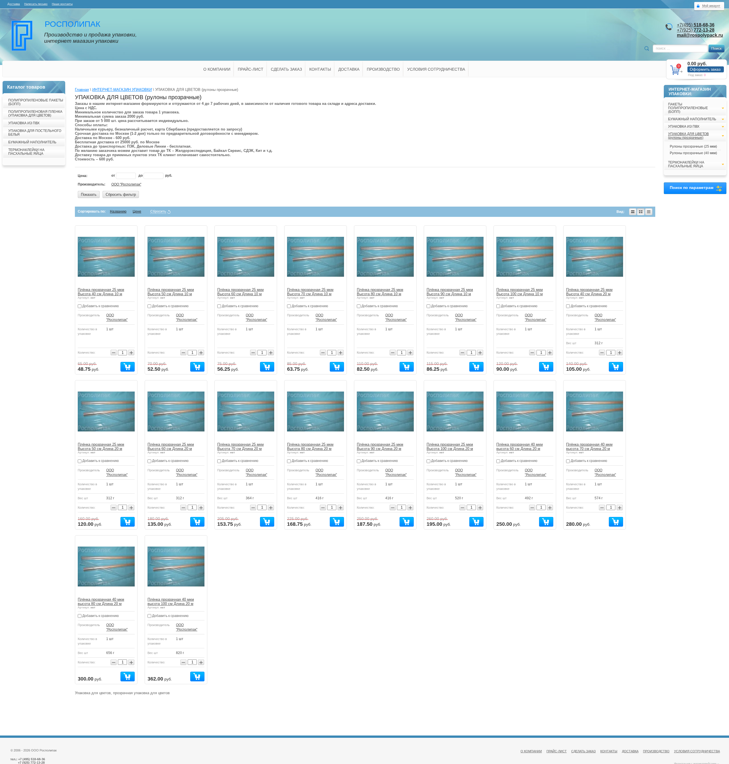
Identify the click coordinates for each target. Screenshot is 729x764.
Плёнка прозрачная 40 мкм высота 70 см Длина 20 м (589, 446)
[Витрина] (640, 211)
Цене (137, 211)
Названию (118, 211)
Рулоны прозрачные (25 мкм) (693, 146)
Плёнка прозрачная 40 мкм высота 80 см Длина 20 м (101, 601)
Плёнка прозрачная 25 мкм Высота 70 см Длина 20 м (240, 446)
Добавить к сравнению (100, 306)
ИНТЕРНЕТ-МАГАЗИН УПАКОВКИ (122, 89)
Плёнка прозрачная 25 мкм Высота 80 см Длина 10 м (380, 292)
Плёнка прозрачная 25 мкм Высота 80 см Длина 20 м (310, 446)
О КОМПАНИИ (216, 69)
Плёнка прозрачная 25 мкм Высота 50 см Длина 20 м (101, 446)
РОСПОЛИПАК (72, 24)
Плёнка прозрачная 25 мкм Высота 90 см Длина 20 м (380, 446)
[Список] (632, 211)
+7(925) (695, 30)
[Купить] (127, 367)
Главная (82, 89)
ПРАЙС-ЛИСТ (250, 69)
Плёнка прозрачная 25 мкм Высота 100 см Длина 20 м (450, 446)
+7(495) (695, 25)
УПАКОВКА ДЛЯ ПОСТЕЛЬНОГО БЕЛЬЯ (34, 132)
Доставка (13, 3)
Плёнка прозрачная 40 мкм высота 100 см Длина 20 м (171, 601)
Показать (89, 194)
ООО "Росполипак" (126, 184)
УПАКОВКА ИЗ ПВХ (24, 123)
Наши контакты (62, 3)
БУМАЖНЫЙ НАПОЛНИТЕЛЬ (32, 142)
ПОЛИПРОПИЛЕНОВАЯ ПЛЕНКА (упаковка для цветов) (35, 113)
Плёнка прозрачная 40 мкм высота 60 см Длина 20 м (519, 446)
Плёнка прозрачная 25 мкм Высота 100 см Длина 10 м (519, 292)
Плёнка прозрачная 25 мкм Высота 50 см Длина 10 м (171, 292)
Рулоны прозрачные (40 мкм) (693, 153)
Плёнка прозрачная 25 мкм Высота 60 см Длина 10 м (240, 292)
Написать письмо (36, 3)
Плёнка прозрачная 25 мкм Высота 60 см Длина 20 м (171, 446)
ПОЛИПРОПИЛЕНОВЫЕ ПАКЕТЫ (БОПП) (35, 102)
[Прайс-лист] (648, 211)
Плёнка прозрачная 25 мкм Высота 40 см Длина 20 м (589, 292)
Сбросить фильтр (121, 194)
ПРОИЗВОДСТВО (383, 69)
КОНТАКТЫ (320, 69)
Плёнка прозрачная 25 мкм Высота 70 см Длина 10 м (310, 292)
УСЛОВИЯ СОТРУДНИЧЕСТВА (436, 69)
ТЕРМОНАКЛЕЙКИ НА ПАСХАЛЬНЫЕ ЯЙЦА (26, 152)
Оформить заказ (705, 69)
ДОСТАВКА (348, 69)
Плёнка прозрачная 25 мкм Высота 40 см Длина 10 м (101, 292)
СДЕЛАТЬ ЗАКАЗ (286, 69)
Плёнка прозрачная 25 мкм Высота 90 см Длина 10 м (450, 292)
